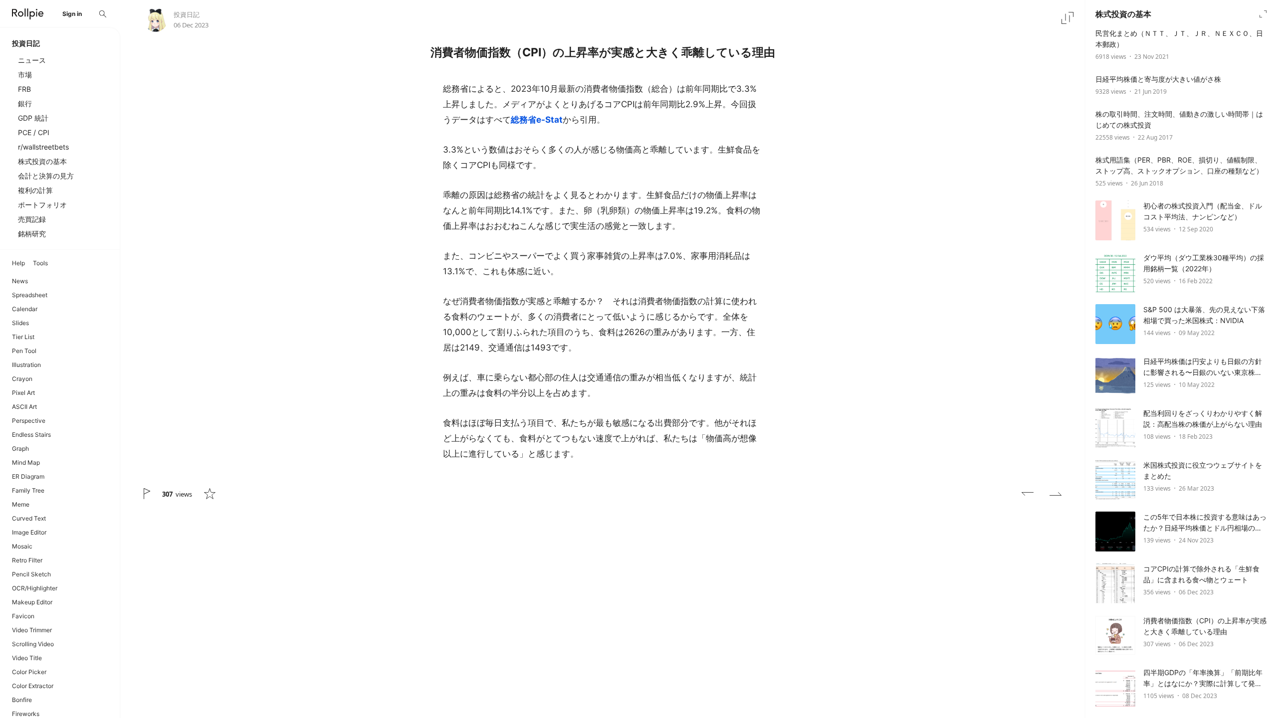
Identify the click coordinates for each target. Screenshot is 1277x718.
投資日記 (187, 14)
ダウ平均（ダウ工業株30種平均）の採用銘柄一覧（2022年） (1203, 263)
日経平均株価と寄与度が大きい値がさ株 (1158, 79)
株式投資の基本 (42, 161)
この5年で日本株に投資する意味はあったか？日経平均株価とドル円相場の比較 (1205, 523)
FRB (24, 89)
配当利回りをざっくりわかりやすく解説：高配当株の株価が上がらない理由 (1202, 418)
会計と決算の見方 (46, 176)
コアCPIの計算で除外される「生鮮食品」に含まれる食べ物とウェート (1201, 574)
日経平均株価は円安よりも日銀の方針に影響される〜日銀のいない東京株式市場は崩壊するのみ (1202, 367)
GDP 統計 (33, 118)
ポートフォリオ (42, 204)
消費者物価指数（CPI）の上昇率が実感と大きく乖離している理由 (1205, 626)
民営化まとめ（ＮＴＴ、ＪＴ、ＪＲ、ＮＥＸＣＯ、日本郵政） (1179, 38)
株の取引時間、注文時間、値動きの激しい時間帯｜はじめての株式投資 (1179, 119)
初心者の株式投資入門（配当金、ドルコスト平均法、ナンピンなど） (1202, 211)
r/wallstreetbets (43, 147)
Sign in (72, 13)
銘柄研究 (32, 233)
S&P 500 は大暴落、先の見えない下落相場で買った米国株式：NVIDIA (1204, 315)
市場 (25, 74)
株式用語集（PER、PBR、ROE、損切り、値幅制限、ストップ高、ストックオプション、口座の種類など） (1179, 165)
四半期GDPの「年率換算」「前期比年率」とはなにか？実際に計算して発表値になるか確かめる (1203, 678)
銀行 (25, 103)
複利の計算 (35, 190)
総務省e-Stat (537, 120)
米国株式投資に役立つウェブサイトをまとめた (1202, 470)
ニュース (32, 60)
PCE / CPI (33, 132)
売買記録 (32, 219)
